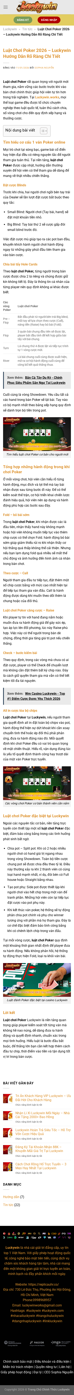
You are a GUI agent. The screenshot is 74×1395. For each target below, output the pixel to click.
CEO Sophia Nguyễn (58, 1372)
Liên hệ (64, 1367)
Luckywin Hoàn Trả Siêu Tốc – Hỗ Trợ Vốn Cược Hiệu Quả (43, 1132)
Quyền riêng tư (46, 1367)
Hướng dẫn (11, 1197)
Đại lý (38, 1372)
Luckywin (10, 29)
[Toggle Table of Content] (41, 130)
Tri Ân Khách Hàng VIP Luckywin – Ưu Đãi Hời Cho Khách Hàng (43, 1098)
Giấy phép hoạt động (16, 1372)
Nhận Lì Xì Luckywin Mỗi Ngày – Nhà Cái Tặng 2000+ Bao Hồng (42, 1115)
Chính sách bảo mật (17, 1362)
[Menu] (5, 7)
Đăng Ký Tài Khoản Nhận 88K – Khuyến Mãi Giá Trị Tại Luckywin (39, 1149)
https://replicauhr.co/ (43, 1284)
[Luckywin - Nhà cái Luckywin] (37, 7)
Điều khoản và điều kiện (52, 1362)
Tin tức (27, 29)
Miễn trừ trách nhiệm (18, 1367)
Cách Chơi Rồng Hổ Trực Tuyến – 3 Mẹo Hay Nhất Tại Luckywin (40, 1166)
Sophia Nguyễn (44, 67)
